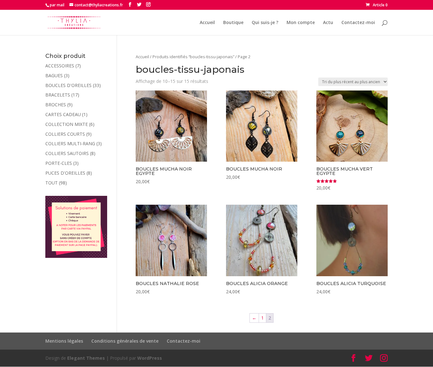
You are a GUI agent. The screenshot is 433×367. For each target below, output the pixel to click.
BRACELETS (57, 95)
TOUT (51, 183)
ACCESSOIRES (59, 66)
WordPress (149, 358)
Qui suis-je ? (265, 22)
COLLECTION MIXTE (66, 124)
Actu (328, 22)
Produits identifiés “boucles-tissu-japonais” (193, 56)
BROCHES (55, 105)
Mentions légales (64, 341)
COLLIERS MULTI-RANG (70, 143)
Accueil (207, 22)
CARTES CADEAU (63, 114)
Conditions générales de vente (124, 341)
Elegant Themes (86, 358)
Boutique (233, 22)
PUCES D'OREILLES (65, 173)
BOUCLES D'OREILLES (68, 85)
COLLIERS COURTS (65, 134)
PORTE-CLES (58, 163)
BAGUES (54, 75)
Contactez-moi (358, 22)
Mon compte (301, 22)
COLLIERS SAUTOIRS (67, 153)
